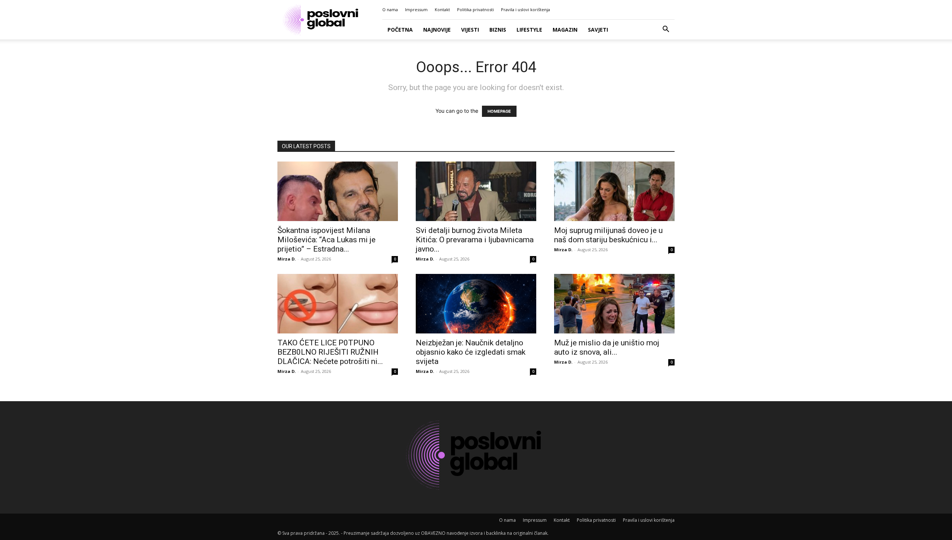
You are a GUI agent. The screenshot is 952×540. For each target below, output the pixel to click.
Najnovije (437, 29)
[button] (666, 29)
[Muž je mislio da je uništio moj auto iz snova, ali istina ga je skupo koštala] (614, 303)
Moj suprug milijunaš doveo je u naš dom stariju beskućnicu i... (608, 235)
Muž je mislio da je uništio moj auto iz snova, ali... (606, 347)
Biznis (497, 29)
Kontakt (442, 9)
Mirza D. (286, 259)
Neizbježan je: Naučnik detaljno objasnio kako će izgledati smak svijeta (470, 352)
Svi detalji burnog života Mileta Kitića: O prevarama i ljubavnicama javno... (475, 239)
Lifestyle (529, 29)
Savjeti (598, 29)
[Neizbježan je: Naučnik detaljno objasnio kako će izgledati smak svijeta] (476, 303)
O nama (390, 9)
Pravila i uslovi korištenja (525, 9)
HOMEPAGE (499, 111)
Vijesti (470, 29)
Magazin (565, 29)
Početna (400, 29)
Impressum (416, 9)
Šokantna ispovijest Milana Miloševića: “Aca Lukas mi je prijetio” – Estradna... (326, 239)
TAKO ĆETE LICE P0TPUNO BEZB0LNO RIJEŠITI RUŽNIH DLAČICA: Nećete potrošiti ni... (330, 352)
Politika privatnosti (475, 9)
